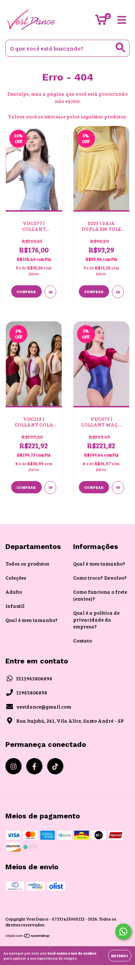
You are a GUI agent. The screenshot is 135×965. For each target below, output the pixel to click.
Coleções (15, 577)
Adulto (13, 591)
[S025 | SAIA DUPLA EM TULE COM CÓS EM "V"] (118, 291)
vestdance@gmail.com (43, 706)
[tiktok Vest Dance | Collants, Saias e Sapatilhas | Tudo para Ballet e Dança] (55, 766)
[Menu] (122, 20)
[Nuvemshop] (27, 936)
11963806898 (31, 692)
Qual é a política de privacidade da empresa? (96, 619)
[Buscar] (120, 47)
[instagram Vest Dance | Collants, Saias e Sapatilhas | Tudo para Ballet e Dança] (13, 766)
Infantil (14, 605)
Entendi (119, 955)
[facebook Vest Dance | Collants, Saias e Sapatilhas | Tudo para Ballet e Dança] (34, 766)
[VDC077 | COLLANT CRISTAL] (51, 291)
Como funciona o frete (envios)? (100, 595)
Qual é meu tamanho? (31, 619)
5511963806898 (34, 678)
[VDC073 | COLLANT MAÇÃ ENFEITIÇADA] (118, 487)
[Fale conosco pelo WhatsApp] (123, 931)
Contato (82, 640)
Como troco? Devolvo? (100, 577)
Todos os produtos (27, 563)
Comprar (26, 291)
